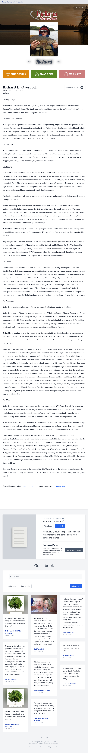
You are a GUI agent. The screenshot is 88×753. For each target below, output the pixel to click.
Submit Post (75, 586)
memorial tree (28, 486)
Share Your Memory (74, 550)
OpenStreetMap (46, 747)
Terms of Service (50, 743)
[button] (15, 604)
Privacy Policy (38, 743)
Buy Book (60, 526)
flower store (60, 486)
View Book (48, 526)
